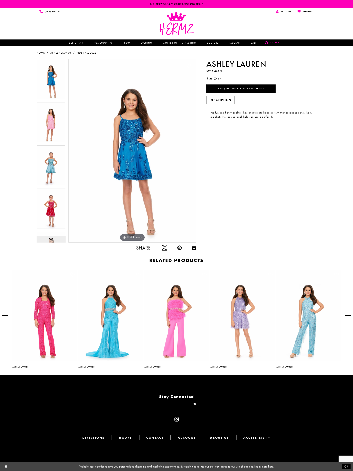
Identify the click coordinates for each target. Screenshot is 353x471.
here (270, 466)
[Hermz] (176, 23)
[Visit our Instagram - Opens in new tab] (176, 419)
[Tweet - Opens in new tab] (164, 248)
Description (220, 100)
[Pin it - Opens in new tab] (179, 247)
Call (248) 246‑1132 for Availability (241, 88)
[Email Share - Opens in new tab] (194, 247)
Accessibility (256, 438)
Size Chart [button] (214, 78)
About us (219, 438)
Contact (154, 438)
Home (41, 52)
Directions (93, 438)
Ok (346, 466)
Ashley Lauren (60, 52)
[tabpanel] (51, 80)
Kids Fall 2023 (86, 52)
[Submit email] (194, 404)
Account (187, 438)
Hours (125, 438)
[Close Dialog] (6, 466)
